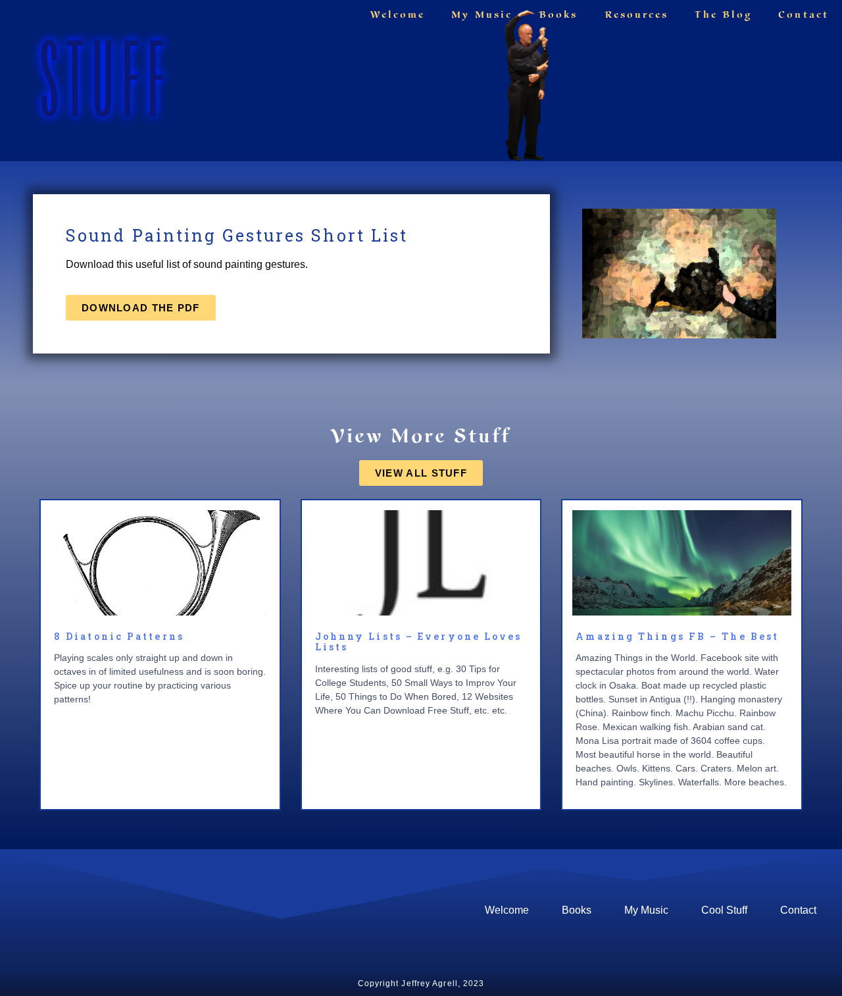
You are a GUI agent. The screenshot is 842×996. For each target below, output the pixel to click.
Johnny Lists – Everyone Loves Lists (418, 642)
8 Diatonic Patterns (119, 636)
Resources (637, 15)
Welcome (398, 15)
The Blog (723, 15)
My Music (481, 15)
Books (558, 15)
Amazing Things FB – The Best (677, 636)
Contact (803, 15)
